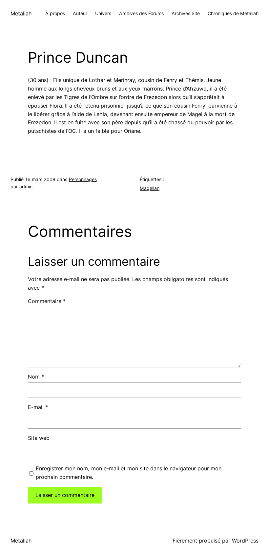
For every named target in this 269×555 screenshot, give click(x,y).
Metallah (21, 13)
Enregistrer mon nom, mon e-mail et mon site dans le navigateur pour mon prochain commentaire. (128, 472)
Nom (36, 376)
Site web (39, 438)
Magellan (149, 188)
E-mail (38, 407)
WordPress (245, 540)
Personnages (83, 179)
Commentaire (47, 301)
